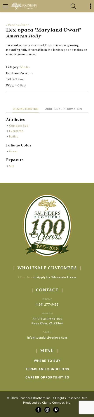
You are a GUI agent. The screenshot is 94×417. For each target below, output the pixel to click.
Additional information (63, 109)
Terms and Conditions (47, 369)
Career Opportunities (47, 377)
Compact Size (18, 125)
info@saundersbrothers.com (47, 337)
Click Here (25, 277)
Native (13, 136)
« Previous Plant (17, 25)
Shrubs (25, 67)
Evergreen (16, 131)
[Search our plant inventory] (73, 6)
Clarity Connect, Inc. (56, 402)
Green (13, 151)
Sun (11, 166)
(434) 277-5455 (47, 304)
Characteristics (26, 109)
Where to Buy (47, 360)
